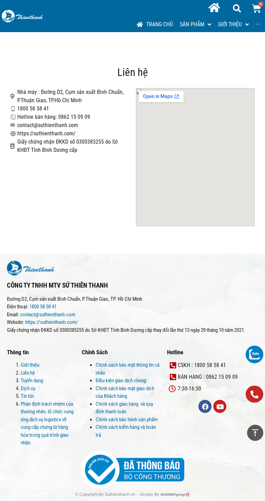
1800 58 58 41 (43, 307)
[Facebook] (205, 406)
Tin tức (28, 396)
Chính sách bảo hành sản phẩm (127, 419)
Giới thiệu (30, 365)
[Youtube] (219, 406)
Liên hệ (28, 373)
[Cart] (256, 9)
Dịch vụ (28, 388)
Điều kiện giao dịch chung (121, 380)
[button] (254, 394)
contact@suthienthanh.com (47, 314)
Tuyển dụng (32, 380)
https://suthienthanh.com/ (51, 322)
